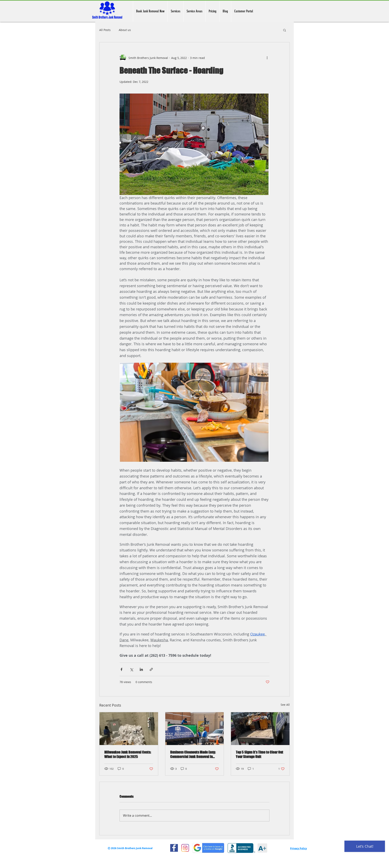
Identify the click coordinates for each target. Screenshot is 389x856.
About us (125, 30)
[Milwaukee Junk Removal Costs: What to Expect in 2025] (128, 728)
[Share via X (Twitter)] (131, 669)
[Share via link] (151, 669)
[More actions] (267, 57)
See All (285, 705)
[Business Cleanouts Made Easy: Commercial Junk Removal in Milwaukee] (194, 728)
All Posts (105, 30)
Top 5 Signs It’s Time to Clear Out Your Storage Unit (259, 754)
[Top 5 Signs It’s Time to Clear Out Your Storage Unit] (260, 728)
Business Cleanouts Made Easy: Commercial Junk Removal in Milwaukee (193, 754)
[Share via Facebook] (121, 669)
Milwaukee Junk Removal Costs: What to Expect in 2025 (127, 754)
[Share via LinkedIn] (141, 669)
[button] (284, 30)
